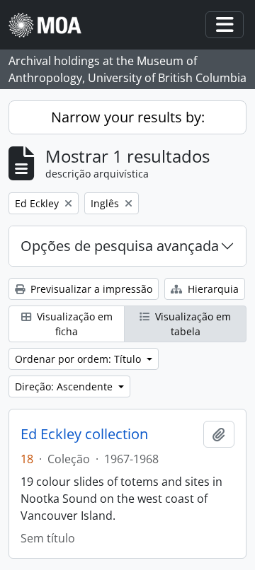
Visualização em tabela (191, 324)
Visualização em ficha (73, 324)
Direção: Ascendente (65, 386)
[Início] (50, 25)
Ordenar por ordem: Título (79, 359)
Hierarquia (212, 289)
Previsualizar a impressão (90, 289)
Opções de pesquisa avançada (120, 245)
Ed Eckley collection (84, 434)
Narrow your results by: (128, 117)
